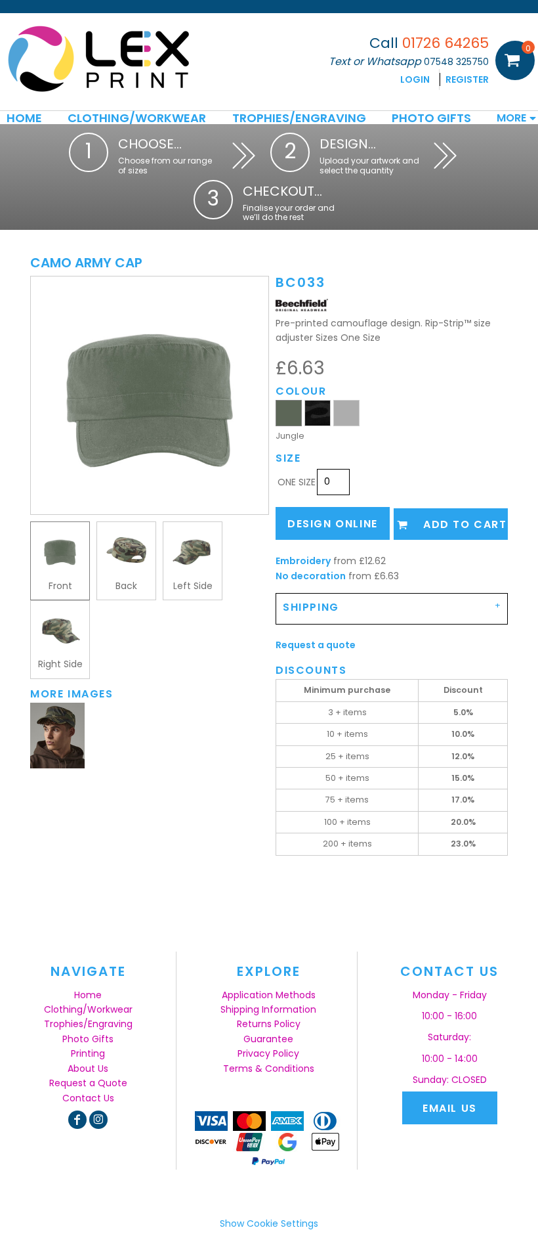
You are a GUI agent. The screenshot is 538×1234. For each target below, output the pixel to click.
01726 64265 (445, 43)
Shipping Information (268, 1009)
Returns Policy (268, 1023)
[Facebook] (77, 1120)
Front (60, 585)
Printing (88, 1053)
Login (415, 79)
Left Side (193, 585)
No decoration (311, 576)
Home (88, 995)
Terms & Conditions (268, 1068)
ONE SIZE (297, 482)
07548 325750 (456, 61)
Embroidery (303, 560)
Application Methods (269, 995)
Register (467, 79)
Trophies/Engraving (88, 1023)
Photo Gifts (88, 1039)
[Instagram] (98, 1120)
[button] (137, 117)
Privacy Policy (268, 1053)
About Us (88, 1068)
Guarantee (268, 1039)
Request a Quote (88, 1083)
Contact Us (88, 1098)
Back (126, 585)
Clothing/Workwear (88, 1009)
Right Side (60, 664)
